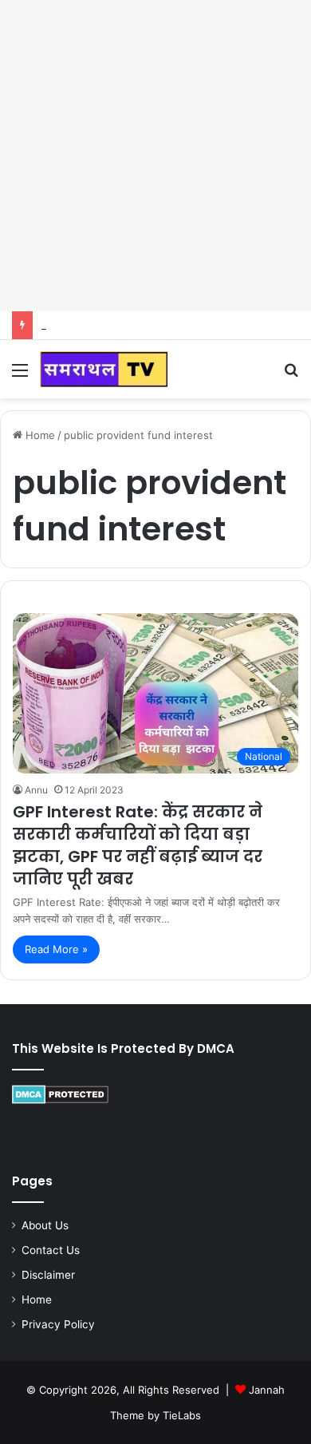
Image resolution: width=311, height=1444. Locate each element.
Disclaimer (48, 1274)
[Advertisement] (155, 155)
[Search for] (291, 376)
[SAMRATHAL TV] (103, 369)
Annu (36, 790)
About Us (45, 1225)
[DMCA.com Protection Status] (60, 1100)
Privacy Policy (58, 1324)
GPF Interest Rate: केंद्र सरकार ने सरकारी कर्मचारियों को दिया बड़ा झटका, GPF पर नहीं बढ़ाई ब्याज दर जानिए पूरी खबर (137, 845)
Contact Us (51, 1250)
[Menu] (20, 376)
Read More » (56, 949)
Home (38, 435)
